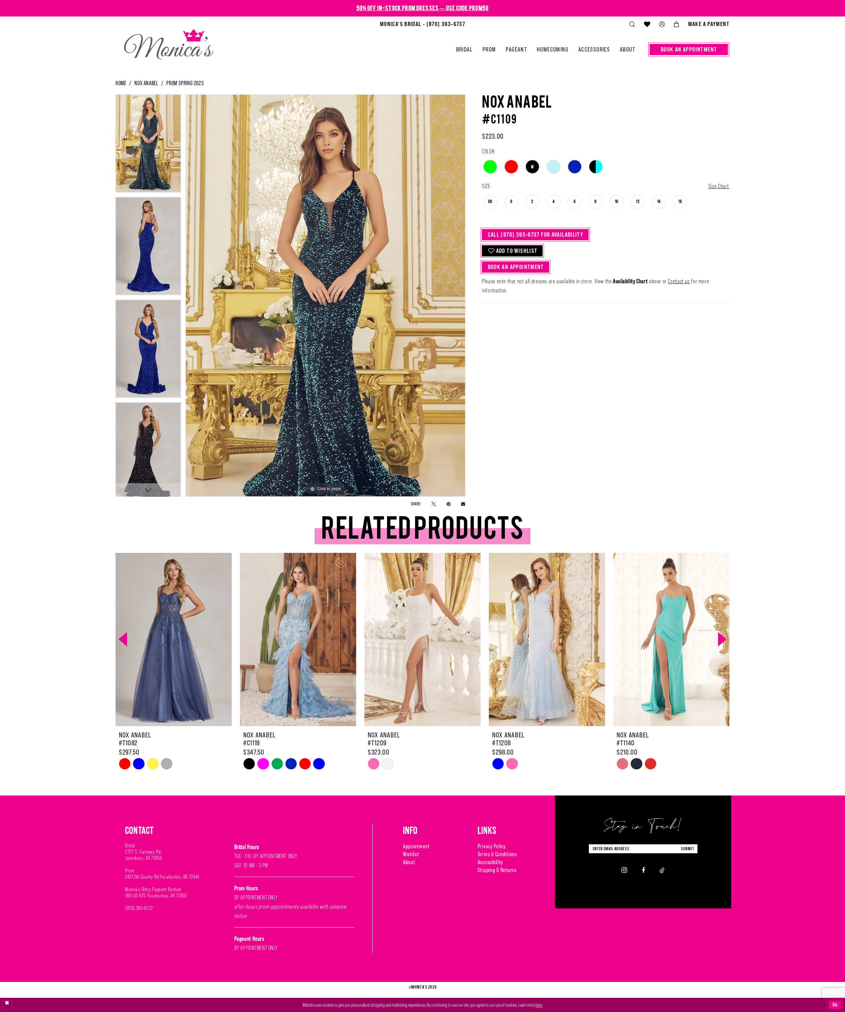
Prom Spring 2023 (185, 83)
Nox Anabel (146, 83)
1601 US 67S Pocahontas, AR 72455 (155, 895)
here (539, 1005)
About (409, 862)
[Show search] (632, 24)
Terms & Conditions (497, 854)
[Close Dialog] (7, 1004)
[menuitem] (422, 24)
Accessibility (490, 862)
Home (121, 83)
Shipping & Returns (497, 870)
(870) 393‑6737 (139, 908)
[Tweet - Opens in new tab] (433, 503)
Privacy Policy (492, 846)
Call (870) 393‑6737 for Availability (536, 234)
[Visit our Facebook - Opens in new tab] (643, 869)
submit (687, 849)
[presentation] (174, 639)
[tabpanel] (148, 145)
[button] (662, 24)
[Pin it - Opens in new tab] (448, 503)
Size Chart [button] (718, 186)
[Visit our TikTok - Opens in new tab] (662, 869)
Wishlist (411, 854)
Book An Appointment (516, 266)
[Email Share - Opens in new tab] (463, 503)
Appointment (416, 846)
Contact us (679, 281)
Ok (835, 1004)
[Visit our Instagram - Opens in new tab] (624, 870)
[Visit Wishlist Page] (647, 24)
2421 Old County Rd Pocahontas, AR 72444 (162, 877)
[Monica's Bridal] (169, 41)
